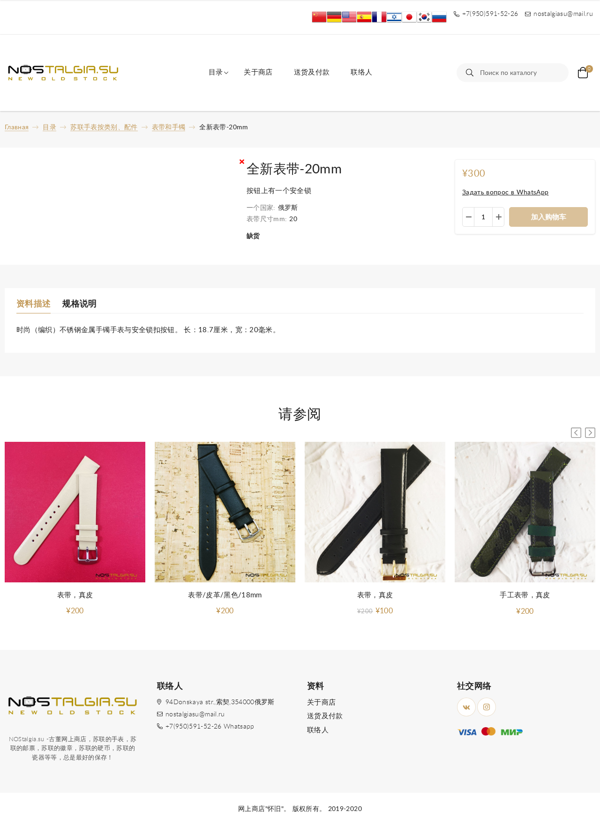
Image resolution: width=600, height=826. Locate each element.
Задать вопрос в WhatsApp (505, 192)
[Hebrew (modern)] (394, 17)
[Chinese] (319, 17)
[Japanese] (409, 17)
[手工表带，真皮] (525, 512)
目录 (216, 72)
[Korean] (424, 17)
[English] (349, 17)
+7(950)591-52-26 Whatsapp (210, 726)
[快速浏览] (129, 458)
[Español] (364, 17)
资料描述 (33, 304)
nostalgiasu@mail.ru (195, 714)
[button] (590, 433)
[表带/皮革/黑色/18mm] (225, 512)
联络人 (361, 72)
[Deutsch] (334, 17)
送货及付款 (312, 72)
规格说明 (79, 304)
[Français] (379, 17)
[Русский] (439, 17)
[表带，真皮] (75, 512)
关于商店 (258, 72)
